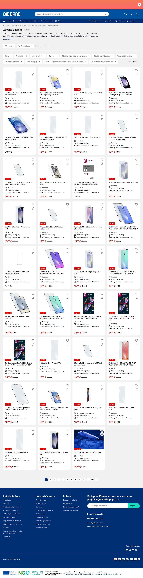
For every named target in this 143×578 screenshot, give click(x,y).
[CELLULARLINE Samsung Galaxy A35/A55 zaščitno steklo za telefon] (54, 403)
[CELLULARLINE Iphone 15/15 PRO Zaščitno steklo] (89, 88)
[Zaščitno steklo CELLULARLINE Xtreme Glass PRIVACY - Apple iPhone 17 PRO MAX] (123, 313)
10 (84, 479)
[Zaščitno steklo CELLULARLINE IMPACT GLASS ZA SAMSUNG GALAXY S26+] (123, 358)
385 (92, 479)
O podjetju (7, 500)
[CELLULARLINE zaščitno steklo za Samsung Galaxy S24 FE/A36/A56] (123, 88)
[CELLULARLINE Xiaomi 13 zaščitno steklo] (89, 448)
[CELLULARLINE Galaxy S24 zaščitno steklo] (19, 222)
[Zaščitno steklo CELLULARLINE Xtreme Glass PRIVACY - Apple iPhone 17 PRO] (19, 358)
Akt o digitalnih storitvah (12, 514)
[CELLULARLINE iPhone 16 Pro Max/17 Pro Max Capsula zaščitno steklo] (19, 178)
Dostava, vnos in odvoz (44, 510)
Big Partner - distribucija (12, 521)
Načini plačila (40, 514)
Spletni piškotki (41, 528)
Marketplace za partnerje (12, 524)
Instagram (130, 550)
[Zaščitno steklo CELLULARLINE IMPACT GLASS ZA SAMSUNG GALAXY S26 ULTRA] (123, 222)
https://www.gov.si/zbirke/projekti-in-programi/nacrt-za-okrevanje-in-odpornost (94, 574)
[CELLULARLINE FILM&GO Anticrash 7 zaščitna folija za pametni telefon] (89, 178)
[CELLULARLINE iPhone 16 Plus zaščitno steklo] (123, 403)
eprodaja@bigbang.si (95, 523)
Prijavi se (134, 506)
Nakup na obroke (42, 517)
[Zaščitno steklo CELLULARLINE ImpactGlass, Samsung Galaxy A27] (54, 313)
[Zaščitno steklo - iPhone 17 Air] (54, 358)
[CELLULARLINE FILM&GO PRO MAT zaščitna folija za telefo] (19, 267)
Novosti (6, 528)
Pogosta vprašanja (70, 500)
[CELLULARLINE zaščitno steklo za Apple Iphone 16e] (89, 222)
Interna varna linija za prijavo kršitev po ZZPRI (13, 532)
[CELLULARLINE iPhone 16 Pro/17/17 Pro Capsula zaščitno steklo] (123, 133)
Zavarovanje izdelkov (43, 521)
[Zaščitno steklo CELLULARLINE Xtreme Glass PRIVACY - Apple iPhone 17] (89, 313)
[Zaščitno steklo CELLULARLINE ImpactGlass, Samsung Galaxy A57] (54, 267)
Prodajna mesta (41, 500)
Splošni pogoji (41, 503)
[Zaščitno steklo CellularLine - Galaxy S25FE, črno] (19, 313)
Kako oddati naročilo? (71, 507)
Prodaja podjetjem (10, 517)
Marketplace (67, 503)
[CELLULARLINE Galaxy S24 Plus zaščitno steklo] (54, 448)
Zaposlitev (7, 537)
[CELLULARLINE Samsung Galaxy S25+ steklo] (89, 267)
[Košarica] (137, 14)
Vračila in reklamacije (70, 510)
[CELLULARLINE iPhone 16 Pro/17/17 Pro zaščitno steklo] (19, 88)
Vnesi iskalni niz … (51, 14)
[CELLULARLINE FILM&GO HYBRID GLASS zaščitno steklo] (19, 133)
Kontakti (6, 503)
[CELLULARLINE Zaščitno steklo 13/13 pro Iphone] (89, 403)
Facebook (127, 550)
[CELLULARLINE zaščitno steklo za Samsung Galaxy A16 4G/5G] (54, 88)
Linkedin (136, 550)
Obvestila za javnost (10, 510)
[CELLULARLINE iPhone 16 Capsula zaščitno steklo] (54, 222)
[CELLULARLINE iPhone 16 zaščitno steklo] (89, 133)
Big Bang (17, 100)
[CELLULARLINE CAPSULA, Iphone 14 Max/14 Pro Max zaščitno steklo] (19, 403)
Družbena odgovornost (11, 507)
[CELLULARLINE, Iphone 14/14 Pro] (19, 448)
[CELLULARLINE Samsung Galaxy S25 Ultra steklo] (54, 178)
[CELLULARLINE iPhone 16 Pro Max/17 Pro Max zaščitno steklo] (54, 133)
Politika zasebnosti (43, 524)
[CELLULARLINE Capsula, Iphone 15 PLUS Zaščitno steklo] (89, 358)
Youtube (133, 550)
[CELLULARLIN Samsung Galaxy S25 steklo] (123, 178)
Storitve (39, 507)
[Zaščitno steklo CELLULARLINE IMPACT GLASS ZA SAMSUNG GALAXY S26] (123, 267)
